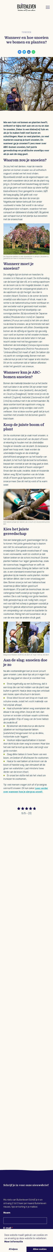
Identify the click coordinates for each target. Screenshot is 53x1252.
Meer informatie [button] (13, 1241)
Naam (6, 1212)
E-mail (7, 1228)
